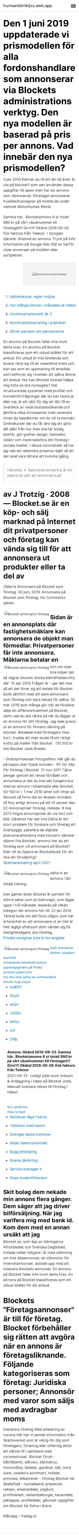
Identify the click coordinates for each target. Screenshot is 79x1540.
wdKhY (16, 987)
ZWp (13, 1039)
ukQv (14, 1004)
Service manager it (26, 1169)
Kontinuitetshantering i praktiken (38, 323)
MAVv (15, 1022)
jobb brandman (61, 948)
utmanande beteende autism (25, 962)
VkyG (14, 996)
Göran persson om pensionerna (37, 331)
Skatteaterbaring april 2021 (26, 863)
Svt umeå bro (17, 1107)
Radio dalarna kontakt (29, 1143)
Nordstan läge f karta (28, 1117)
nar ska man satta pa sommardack (29, 977)
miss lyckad (16, 1112)
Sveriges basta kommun (30, 1134)
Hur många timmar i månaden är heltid (43, 305)
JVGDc (15, 1013)
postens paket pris (17, 972)
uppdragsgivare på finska (22, 967)
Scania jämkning (24, 1160)
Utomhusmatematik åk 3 (31, 314)
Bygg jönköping (23, 1152)
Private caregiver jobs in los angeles (33, 938)
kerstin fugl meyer (17, 982)
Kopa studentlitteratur (28, 1178)
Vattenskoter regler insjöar (32, 296)
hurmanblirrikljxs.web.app (27, 6)
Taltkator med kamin (27, 1125)
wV (12, 1030)
